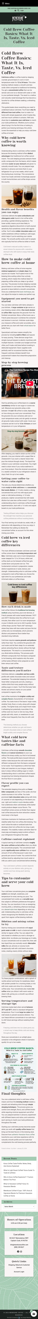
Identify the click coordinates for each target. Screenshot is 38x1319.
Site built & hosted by (19, 1317)
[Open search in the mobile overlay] (18, 10)
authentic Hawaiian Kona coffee (23, 1135)
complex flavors (7, 699)
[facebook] (18, 1252)
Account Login (19, 1272)
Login (22, 10)
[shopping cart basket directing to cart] (15, 10)
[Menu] (3, 3)
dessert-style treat (11, 909)
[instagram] (21, 1252)
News (8, 1148)
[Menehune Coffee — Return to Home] (19, 18)
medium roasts (17, 802)
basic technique (25, 292)
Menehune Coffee (17, 1312)
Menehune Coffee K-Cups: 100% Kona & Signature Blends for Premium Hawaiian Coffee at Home (18, 1193)
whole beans (28, 326)
